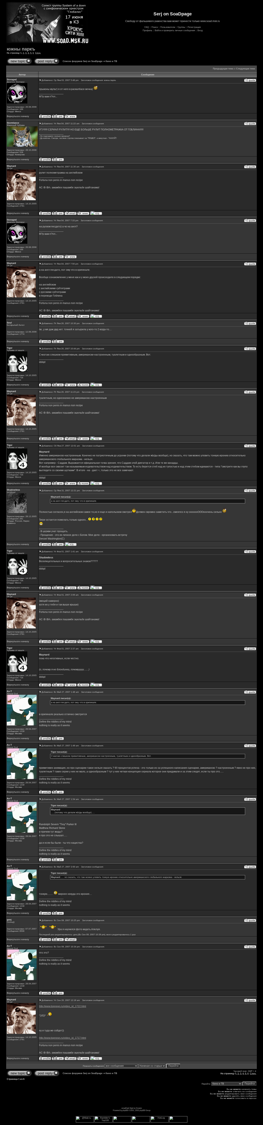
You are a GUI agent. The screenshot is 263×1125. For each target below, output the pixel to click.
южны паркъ (21, 49)
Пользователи (167, 27)
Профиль (147, 30)
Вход (200, 30)
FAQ (146, 27)
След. (38, 53)
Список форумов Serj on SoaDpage (82, 61)
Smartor (139, 1108)
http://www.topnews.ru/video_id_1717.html (62, 1037)
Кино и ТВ (111, 61)
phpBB (125, 1110)
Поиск (154, 27)
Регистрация (194, 27)
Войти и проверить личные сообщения (175, 30)
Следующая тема (245, 68)
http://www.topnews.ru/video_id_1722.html (62, 1006)
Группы (181, 27)
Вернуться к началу (18, 116)
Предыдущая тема (223, 68)
